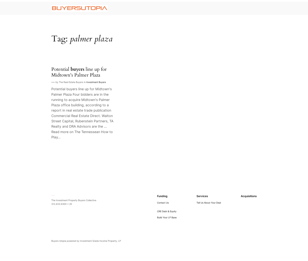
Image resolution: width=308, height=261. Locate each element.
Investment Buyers (96, 82)
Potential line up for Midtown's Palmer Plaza (79, 72)
